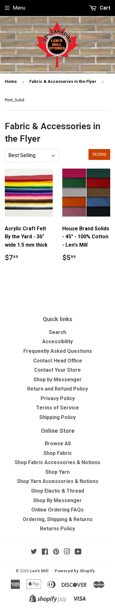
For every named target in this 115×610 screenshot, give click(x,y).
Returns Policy (57, 529)
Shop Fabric (57, 453)
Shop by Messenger (58, 379)
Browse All (58, 443)
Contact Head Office (57, 361)
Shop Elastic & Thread (57, 491)
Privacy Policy (58, 398)
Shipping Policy (57, 417)
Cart (104, 8)
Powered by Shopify (75, 570)
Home (11, 81)
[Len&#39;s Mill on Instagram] (67, 552)
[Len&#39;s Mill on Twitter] (34, 552)
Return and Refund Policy (57, 389)
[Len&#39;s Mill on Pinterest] (56, 552)
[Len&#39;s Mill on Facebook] (45, 552)
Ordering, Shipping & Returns (58, 519)
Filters (99, 154)
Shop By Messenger (57, 500)
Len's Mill (39, 570)
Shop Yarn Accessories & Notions (57, 481)
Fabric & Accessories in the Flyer (62, 81)
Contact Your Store (57, 370)
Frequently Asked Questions (57, 351)
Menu (19, 8)
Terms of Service (57, 408)
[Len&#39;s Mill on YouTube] (78, 552)
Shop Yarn (57, 472)
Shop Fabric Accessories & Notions (57, 462)
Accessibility (57, 341)
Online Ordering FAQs (57, 510)
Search (57, 332)
